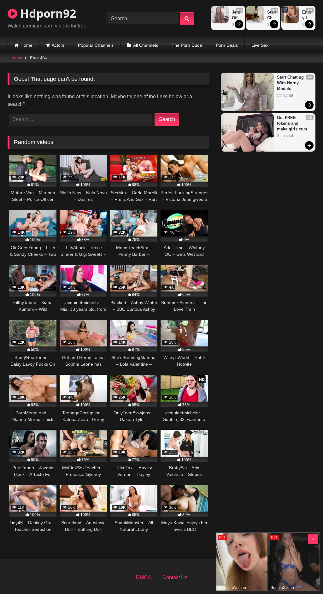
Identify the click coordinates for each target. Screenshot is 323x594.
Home (26, 45)
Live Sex (259, 45)
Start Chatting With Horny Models (272, 15)
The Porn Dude (187, 45)
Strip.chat (285, 95)
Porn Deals (227, 45)
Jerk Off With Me (237, 15)
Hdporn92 (46, 13)
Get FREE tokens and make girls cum (292, 123)
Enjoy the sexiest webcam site (307, 15)
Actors (58, 45)
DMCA (143, 577)
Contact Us (174, 577)
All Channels (145, 45)
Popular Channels (96, 45)
